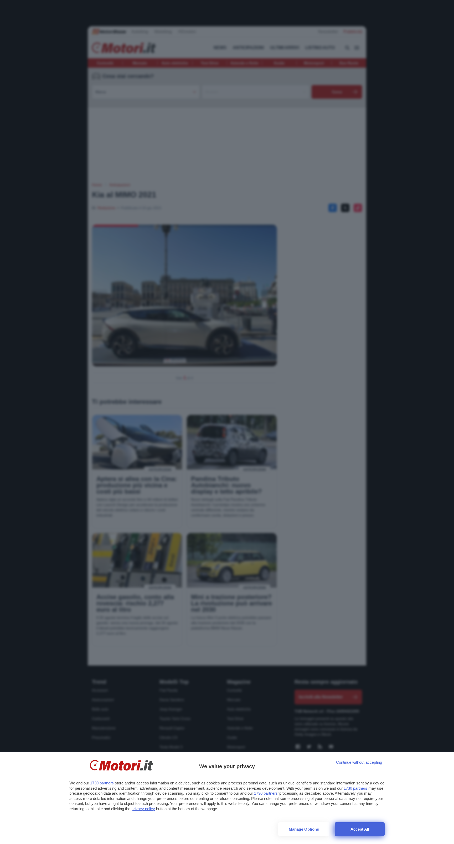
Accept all (359, 829)
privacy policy (143, 808)
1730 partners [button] (102, 783)
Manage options (304, 829)
